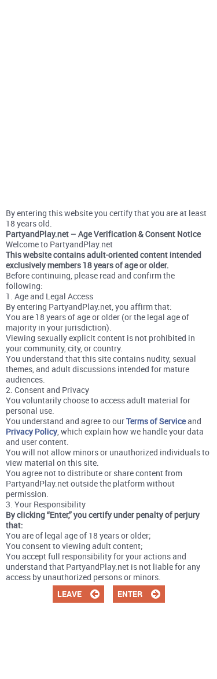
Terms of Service (156, 420)
